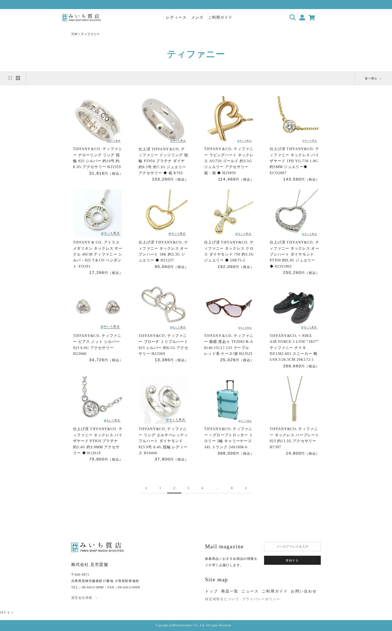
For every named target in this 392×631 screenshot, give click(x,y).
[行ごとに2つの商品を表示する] (10, 78)
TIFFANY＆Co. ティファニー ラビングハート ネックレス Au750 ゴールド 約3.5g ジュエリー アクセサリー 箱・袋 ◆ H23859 (229, 161)
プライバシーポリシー (261, 599)
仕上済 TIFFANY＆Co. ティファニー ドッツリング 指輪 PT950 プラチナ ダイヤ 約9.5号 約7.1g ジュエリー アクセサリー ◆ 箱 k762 (163, 161)
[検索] (292, 17)
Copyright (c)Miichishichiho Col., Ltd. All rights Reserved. (194, 625)
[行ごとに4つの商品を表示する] (18, 78)
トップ (211, 591)
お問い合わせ (304, 591)
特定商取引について (222, 599)
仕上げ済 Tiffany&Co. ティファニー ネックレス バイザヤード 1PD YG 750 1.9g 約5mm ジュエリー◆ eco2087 (294, 161)
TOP (74, 34)
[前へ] (146, 488)
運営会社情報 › (84, 597)
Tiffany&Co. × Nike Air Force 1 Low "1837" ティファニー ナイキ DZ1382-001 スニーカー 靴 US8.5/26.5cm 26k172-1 (294, 348)
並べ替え (371, 78)
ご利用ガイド (220, 17)
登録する (292, 560)
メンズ (197, 17)
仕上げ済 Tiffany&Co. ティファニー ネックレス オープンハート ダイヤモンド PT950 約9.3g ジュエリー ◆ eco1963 (294, 254)
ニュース (250, 591)
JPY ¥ (5, 612)
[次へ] (246, 488)
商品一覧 (230, 591)
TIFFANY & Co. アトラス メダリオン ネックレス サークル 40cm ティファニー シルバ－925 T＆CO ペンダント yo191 (97, 254)
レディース (176, 17)
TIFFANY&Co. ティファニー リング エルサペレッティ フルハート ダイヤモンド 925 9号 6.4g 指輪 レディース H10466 (163, 441)
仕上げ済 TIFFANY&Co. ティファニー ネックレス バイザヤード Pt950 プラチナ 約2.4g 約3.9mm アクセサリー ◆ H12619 (97, 441)
